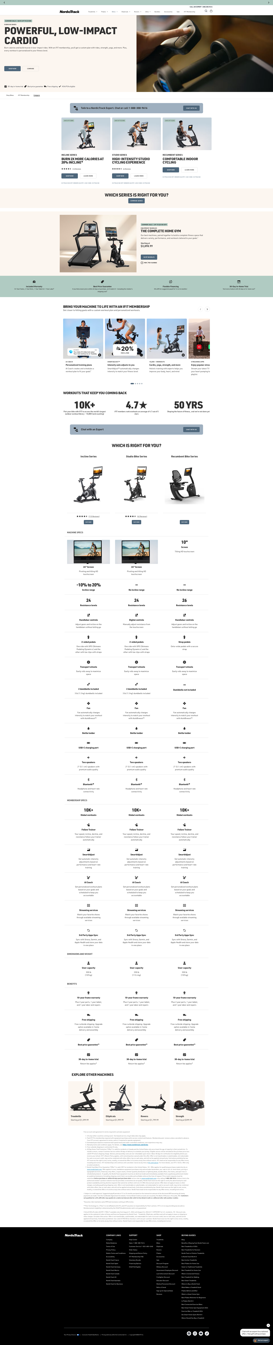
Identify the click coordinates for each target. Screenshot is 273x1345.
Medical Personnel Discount (165, 1284)
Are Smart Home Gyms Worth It (192, 1314)
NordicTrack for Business (114, 1284)
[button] (206, 10)
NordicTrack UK (111, 1277)
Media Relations (111, 1243)
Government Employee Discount (167, 1270)
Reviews (159, 1294)
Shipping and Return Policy (138, 1253)
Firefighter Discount (163, 1277)
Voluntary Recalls (135, 1260)
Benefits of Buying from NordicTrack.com (195, 1243)
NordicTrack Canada (112, 1274)
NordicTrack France (112, 1260)
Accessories (168, 12)
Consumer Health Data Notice (90, 1335)
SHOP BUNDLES (149, 257)
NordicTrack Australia (113, 1280)
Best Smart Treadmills (189, 1280)
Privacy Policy (110, 1250)
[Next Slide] (268, 2)
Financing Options (135, 1263)
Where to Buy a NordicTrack (191, 1284)
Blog (183, 1239)
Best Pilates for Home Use (190, 1263)
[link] (69, 11)
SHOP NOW (12, 68)
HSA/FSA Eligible (135, 1267)
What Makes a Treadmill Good (191, 1287)
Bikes (114, 12)
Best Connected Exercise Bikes (192, 1304)
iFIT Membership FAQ (136, 1257)
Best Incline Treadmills (189, 1260)
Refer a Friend (161, 1287)
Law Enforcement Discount (165, 1274)
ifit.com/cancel (153, 1163)
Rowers (136, 12)
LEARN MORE (88, 176)
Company (109, 1239)
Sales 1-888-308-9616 (137, 1243)
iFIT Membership (189, 12)
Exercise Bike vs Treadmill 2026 (192, 1311)
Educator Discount (162, 1280)
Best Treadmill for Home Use (191, 1270)
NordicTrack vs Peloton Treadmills (193, 1253)
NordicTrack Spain (112, 1263)
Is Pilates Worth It (187, 1301)
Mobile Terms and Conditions (116, 1253)
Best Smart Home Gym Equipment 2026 (195, 1308)
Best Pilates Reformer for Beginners (194, 1297)
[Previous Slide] (4, 2)
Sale (178, 12)
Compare (37, 95)
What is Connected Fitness (190, 1274)
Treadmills (91, 12)
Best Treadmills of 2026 (189, 1246)
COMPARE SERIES (136, 201)
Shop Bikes (10, 95)
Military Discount (162, 1267)
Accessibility (110, 1257)
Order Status (133, 1250)
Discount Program (162, 1263)
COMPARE (30, 68)
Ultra (147, 12)
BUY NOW (88, 522)
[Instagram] (195, 1333)
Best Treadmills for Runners (191, 1250)
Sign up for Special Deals (164, 1291)
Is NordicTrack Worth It (189, 1257)
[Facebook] (189, 1333)
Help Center (133, 1239)
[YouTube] (201, 1333)
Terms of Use (110, 1246)
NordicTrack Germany (113, 1267)
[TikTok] (207, 1333)
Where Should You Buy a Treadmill (193, 1318)
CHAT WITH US (191, 108)
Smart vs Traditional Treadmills (192, 1267)
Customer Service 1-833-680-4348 (141, 1246)
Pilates (103, 12)
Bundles (157, 12)
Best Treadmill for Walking (190, 1277)
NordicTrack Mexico (112, 1270)
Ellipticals (125, 12)
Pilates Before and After (189, 1291)
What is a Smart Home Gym (191, 1294)
